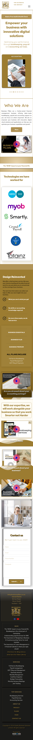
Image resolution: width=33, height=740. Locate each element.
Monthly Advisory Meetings (16, 681)
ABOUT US (16, 704)
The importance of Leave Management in (16, 644)
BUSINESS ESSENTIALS (16, 332)
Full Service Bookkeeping (16, 666)
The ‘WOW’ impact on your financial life (16, 629)
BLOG (16, 626)
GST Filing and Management (16, 670)
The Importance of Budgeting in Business (16, 638)
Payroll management (16, 668)
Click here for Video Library (16, 654)
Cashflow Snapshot (16, 677)
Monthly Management (16, 675)
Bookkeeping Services (16, 696)
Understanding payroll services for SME (16, 636)
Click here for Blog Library (16, 652)
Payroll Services (16, 698)
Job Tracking (17, 683)
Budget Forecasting (16, 679)
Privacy (16, 707)
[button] (29, 6)
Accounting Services (16, 700)
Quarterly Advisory (16, 672)
